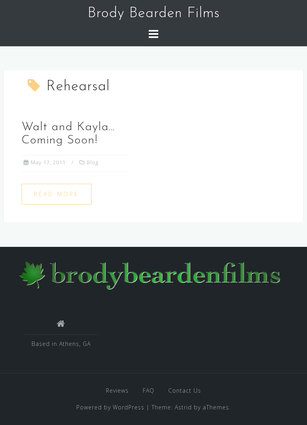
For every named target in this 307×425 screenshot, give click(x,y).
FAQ (148, 390)
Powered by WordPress (110, 407)
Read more (56, 194)
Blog (92, 162)
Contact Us (184, 390)
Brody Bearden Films (154, 13)
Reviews (117, 390)
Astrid (183, 407)
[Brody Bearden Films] (150, 274)
